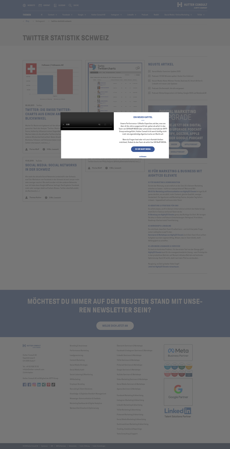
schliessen (142, 156)
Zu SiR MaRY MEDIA (143, 149)
